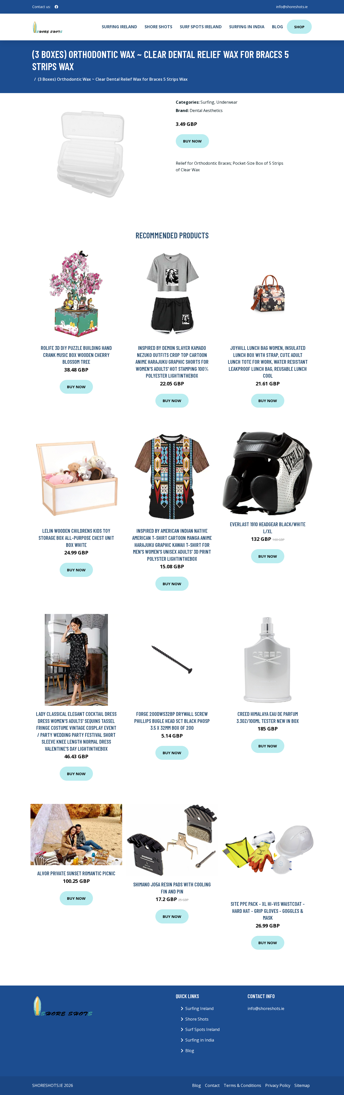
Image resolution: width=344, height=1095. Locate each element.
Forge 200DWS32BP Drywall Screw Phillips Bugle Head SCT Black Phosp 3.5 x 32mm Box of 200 (172, 721)
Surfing (207, 102)
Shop (299, 26)
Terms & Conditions (242, 1085)
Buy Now (192, 141)
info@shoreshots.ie (292, 6)
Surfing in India (246, 27)
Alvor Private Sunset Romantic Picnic (76, 873)
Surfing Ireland (119, 27)
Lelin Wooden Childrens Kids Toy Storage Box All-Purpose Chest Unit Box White (76, 537)
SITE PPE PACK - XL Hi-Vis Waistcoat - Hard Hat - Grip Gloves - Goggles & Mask (268, 911)
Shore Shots (158, 27)
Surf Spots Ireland (201, 27)
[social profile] (56, 7)
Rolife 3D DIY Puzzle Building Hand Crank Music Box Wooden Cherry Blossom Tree (76, 355)
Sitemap (302, 1085)
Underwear (226, 102)
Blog (277, 27)
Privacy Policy (277, 1085)
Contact (212, 1085)
